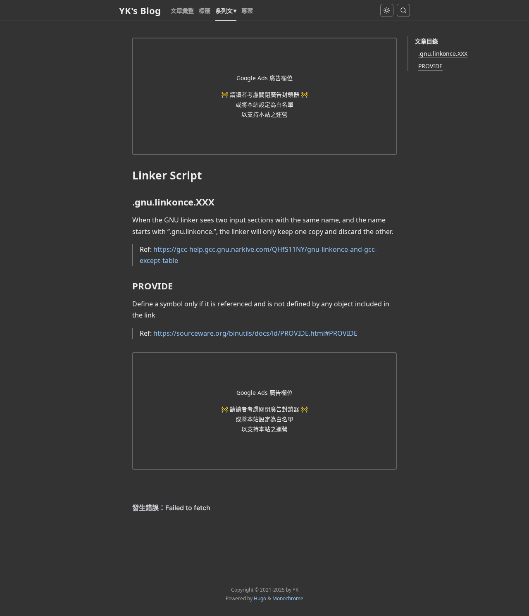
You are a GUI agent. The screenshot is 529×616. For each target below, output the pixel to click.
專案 (247, 10)
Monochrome (287, 598)
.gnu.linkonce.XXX (442, 53)
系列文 (224, 10)
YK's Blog (140, 10)
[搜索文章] (403, 10)
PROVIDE (430, 66)
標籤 (204, 10)
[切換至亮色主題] (386, 10)
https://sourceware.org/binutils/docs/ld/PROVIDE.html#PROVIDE (255, 333)
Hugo (260, 598)
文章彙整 (182, 10)
